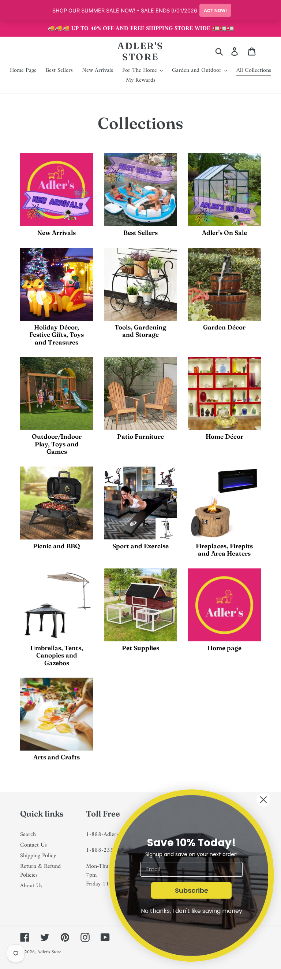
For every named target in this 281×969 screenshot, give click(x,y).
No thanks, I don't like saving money (191, 911)
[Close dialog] (263, 799)
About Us (31, 886)
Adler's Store (140, 51)
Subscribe (191, 890)
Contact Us (33, 845)
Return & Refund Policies (40, 870)
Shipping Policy (38, 856)
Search (28, 834)
